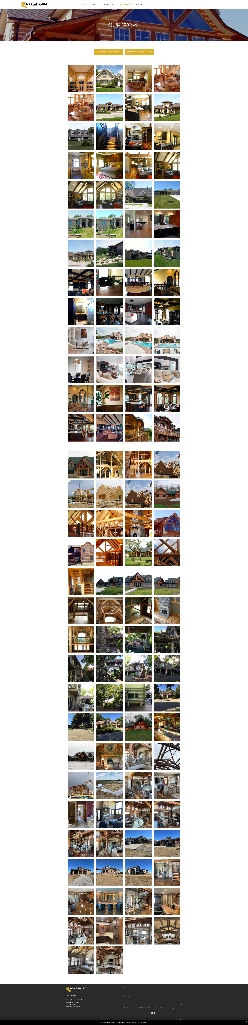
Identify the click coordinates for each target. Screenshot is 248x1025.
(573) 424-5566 (71, 1004)
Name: (126, 988)
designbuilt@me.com (73, 1006)
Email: (146, 988)
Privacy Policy (154, 1008)
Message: (127, 996)
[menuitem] (84, 5)
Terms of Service (165, 1008)
